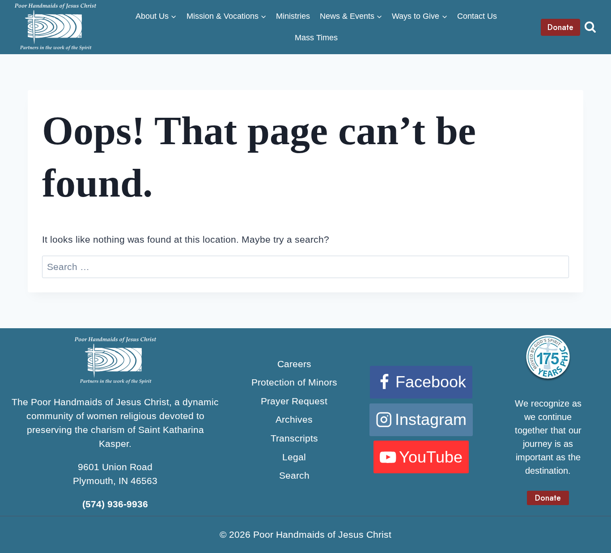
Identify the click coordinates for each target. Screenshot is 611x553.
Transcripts (294, 438)
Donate (560, 27)
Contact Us (477, 16)
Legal (294, 457)
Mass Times (316, 37)
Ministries (293, 16)
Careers (294, 364)
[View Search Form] (590, 27)
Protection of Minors (294, 382)
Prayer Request (294, 401)
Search (294, 475)
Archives (294, 419)
